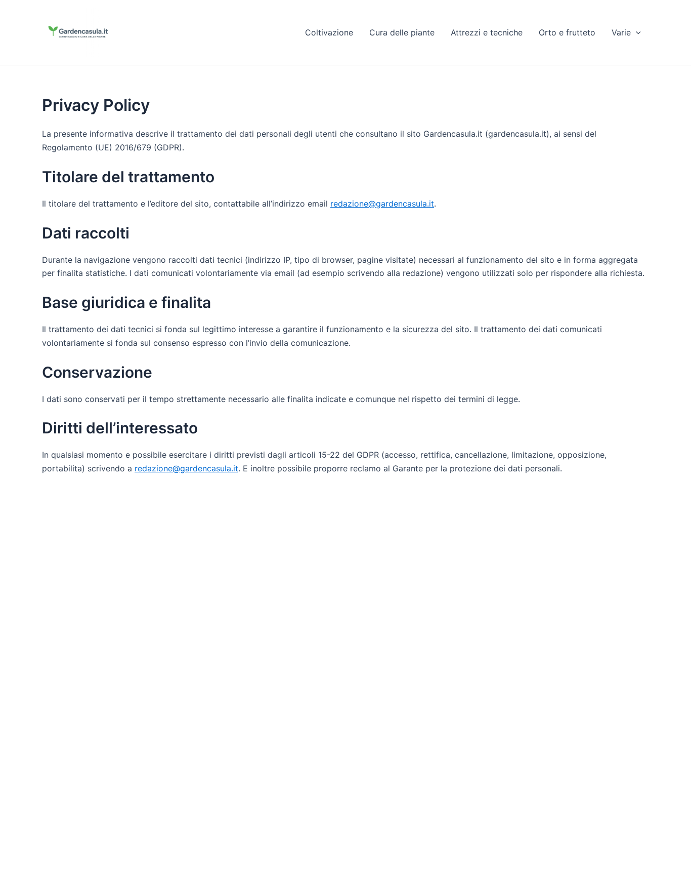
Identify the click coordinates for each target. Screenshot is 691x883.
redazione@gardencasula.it (382, 203)
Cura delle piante (402, 32)
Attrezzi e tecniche (487, 32)
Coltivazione (329, 32)
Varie (621, 32)
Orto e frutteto (567, 32)
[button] (636, 32)
